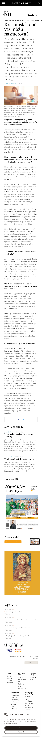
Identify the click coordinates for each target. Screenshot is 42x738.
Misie (27, 20)
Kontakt (9, 676)
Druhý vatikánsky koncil (14, 708)
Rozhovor (18, 20)
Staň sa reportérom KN (22, 680)
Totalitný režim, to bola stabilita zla (19, 459)
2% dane (10, 682)
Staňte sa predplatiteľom (13, 542)
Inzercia (9, 678)
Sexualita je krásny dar (13, 612)
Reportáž (11, 20)
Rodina (32, 20)
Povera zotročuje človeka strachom (18, 628)
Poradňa (37, 20)
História (9, 685)
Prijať (21, 728)
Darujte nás (22, 688)
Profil (23, 20)
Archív (29, 663)
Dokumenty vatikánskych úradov (15, 702)
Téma (6, 20)
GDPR (27, 705)
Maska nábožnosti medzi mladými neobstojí (21, 620)
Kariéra (9, 680)
